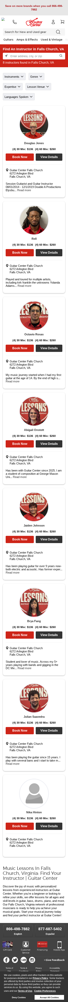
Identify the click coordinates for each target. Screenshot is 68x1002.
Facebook (6, 960)
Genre (34, 76)
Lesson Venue (36, 86)
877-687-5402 (50, 929)
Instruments (12, 76)
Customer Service (25, 951)
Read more (24, 190)
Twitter (15, 960)
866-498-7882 (18, 929)
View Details (49, 157)
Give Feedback (55, 960)
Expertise (10, 86)
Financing (42, 949)
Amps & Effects (27, 39)
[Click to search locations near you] (6, 56)
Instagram (32, 960)
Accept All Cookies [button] (49, 997)
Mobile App (59, 949)
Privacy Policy (40, 978)
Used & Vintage (51, 39)
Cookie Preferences (45, 991)
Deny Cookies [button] (19, 997)
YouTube (24, 960)
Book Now (19, 157)
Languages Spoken (16, 96)
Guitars (8, 39)
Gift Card (7, 949)
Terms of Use (25, 991)
